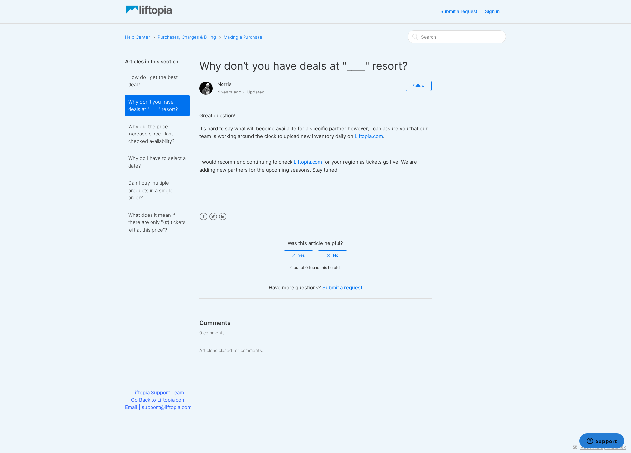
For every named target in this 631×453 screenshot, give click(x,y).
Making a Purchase (243, 37)
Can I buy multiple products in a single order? (150, 190)
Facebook (203, 217)
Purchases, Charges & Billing (187, 37)
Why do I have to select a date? (157, 162)
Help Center (137, 37)
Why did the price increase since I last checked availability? (151, 133)
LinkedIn (223, 217)
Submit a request (458, 11)
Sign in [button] (492, 11)
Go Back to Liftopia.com (158, 400)
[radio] (298, 255)
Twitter (213, 217)
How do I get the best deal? (153, 81)
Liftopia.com (369, 136)
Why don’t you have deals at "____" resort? (153, 106)
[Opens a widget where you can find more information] (601, 441)
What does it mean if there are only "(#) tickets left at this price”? (157, 222)
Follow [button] (418, 85)
